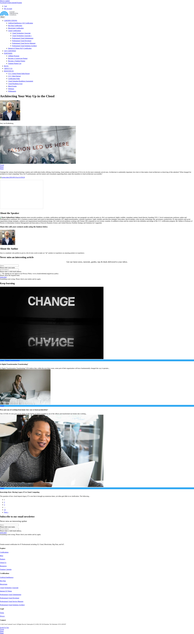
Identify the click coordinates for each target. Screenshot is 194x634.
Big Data (3, 581)
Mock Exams (12, 86)
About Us (3, 562)
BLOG (6, 66)
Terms (2, 613)
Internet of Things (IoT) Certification (20, 48)
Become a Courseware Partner (17, 58)
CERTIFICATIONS (10, 20)
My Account (8, 8)
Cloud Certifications (14, 31)
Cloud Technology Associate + (22, 36)
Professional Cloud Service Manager (23, 43)
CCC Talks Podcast (14, 76)
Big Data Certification (15, 25)
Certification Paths (14, 78)
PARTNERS (8, 53)
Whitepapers (12, 91)
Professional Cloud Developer (21, 41)
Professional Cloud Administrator (22, 38)
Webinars (11, 89)
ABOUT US (8, 68)
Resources (3, 566)
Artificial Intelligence (6, 577)
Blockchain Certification (16, 28)
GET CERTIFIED (10, 51)
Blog (1, 556)
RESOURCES (9, 71)
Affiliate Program (13, 56)
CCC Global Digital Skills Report (19, 73)
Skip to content (5, 1)
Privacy (2, 616)
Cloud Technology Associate (21, 33)
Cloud (2, 360)
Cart (5, 6)
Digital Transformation (12, 360)
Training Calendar (6, 569)
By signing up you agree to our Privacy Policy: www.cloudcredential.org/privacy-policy (30, 273)
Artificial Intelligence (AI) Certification (20, 23)
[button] (3, 277)
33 (5, 510)
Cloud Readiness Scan (15, 84)
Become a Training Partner (16, 61)
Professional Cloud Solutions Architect (24, 46)
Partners (2, 559)
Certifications (4, 552)
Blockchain (3, 584)
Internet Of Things (6, 591)
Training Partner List (14, 63)
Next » (6, 512)
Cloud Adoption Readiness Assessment (20, 81)
